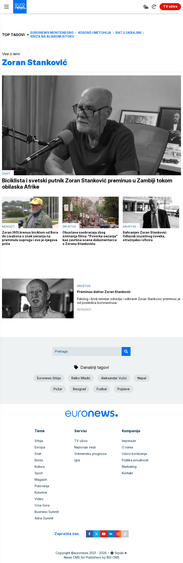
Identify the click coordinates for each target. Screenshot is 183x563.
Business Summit (47, 512)
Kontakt (127, 473)
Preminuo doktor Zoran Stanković (104, 292)
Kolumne (41, 492)
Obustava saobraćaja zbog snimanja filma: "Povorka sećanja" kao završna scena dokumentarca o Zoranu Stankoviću (90, 238)
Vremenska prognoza (90, 454)
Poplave (123, 389)
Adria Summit (44, 518)
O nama (127, 447)
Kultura (40, 466)
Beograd (79, 389)
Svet (38, 454)
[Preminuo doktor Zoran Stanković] (38, 298)
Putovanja (42, 486)
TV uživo (81, 441)
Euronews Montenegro (52, 32)
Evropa (40, 447)
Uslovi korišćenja (134, 454)
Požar (58, 389)
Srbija (39, 441)
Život (6, 173)
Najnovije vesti (85, 447)
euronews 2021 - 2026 (90, 553)
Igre (77, 460)
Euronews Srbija (49, 378)
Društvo (69, 226)
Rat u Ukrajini (128, 32)
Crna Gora (42, 505)
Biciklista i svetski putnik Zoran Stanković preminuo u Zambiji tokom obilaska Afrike (87, 184)
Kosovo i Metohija (94, 32)
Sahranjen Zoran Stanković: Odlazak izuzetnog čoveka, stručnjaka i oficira (145, 236)
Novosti (8, 226)
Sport (39, 473)
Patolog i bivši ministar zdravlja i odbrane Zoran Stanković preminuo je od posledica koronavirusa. (128, 301)
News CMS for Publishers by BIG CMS (91, 557)
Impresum (129, 441)
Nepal (141, 378)
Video (39, 499)
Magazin (41, 479)
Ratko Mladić (80, 378)
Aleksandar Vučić (114, 378)
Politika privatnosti (135, 460)
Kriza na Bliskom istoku (52, 36)
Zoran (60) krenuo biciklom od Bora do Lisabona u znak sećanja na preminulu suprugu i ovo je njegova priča (30, 238)
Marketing (129, 466)
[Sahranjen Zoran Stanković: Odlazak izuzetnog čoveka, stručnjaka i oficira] (151, 212)
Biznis (39, 460)
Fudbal (102, 389)
